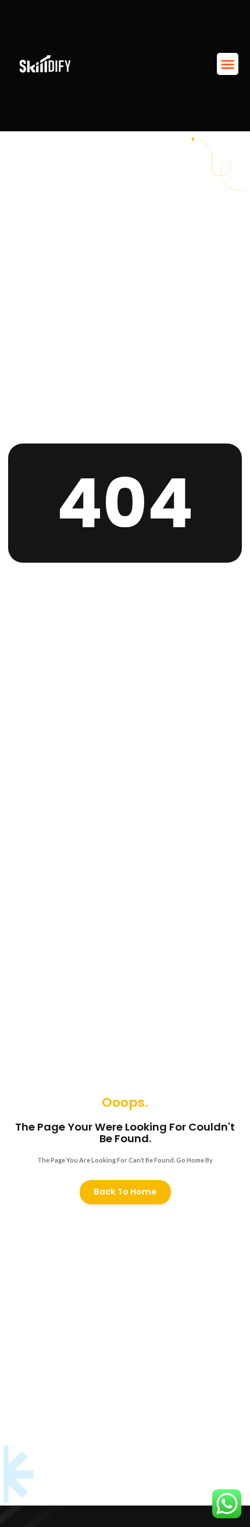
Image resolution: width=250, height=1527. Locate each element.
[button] (228, 64)
